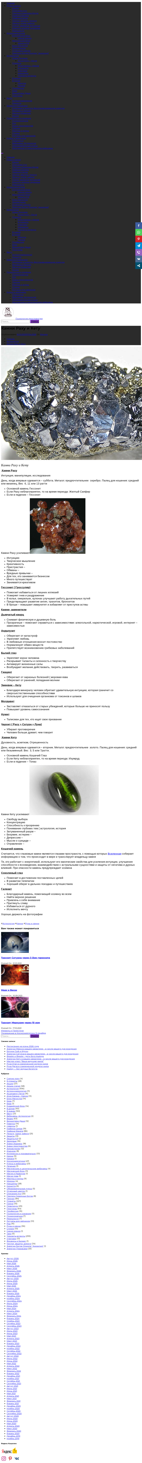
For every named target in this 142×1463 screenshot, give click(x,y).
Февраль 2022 (14, 1371)
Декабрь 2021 (13, 1376)
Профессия (18, 88)
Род (14, 123)
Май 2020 (11, 1423)
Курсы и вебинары (16, 138)
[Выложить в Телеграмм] (138, 245)
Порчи (10, 1203)
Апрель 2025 (13, 1288)
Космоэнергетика (16, 33)
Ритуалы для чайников (24, 135)
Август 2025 (13, 1278)
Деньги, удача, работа (23, 23)
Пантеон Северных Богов (25, 13)
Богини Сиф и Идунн (17, 1051)
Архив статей (13, 1086)
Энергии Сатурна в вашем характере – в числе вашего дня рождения (42, 1054)
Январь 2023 (13, 1343)
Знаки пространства (22, 125)
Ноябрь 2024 (13, 1298)
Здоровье (12, 1141)
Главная (11, 3)
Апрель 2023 (13, 1338)
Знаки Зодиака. (20, 58)
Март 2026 (12, 1268)
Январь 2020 (13, 1433)
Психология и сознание (19, 118)
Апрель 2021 (13, 1396)
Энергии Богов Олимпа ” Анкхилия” (30, 53)
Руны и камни (14, 5)
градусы (11, 1126)
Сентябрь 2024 (14, 1301)
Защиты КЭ (23, 43)
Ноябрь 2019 (13, 1438)
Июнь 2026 (12, 1261)
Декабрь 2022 (14, 1346)
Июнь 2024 (12, 1306)
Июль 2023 (12, 1331)
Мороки (11, 1181)
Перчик (16, 128)
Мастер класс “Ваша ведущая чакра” (25, 1061)
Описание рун (19, 10)
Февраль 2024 (14, 1316)
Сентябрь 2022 (14, 1353)
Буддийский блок (21, 35)
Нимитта (16, 103)
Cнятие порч (13, 1078)
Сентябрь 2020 (14, 1413)
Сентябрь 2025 (14, 1276)
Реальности (18, 30)
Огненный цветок (21, 50)
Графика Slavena (20, 15)
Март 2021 (12, 1398)
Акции (15, 115)
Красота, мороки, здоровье (26, 28)
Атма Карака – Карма (28, 65)
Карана (21, 85)
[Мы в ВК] (17, 1458)
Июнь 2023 (12, 1333)
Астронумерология (22, 100)
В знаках (16, 78)
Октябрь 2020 (14, 1411)
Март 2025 (12, 1291)
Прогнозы (17, 95)
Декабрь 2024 (14, 1296)
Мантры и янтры (20, 130)
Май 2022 (11, 1363)
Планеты (16, 63)
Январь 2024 (13, 1318)
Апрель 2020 (13, 1426)
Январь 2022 (13, 1373)
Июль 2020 (12, 1418)
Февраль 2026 (14, 1271)
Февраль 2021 (14, 1401)
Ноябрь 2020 (13, 1408)
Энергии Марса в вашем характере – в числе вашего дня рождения (42, 1049)
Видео (10, 1118)
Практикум (18, 140)
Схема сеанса (24, 38)
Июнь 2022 (12, 1361)
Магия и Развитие (21, 113)
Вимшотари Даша (21, 93)
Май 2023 (11, 1336)
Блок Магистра (20, 45)
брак (9, 1103)
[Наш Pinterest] (10, 1458)
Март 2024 (12, 1313)
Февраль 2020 (14, 1431)
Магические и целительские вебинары (32, 148)
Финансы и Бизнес (16, 1241)
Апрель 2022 (13, 1366)
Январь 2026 (13, 1273)
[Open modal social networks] (138, 265)
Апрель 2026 (13, 1266)
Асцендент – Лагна (27, 60)
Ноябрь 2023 (13, 1321)
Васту (9, 98)
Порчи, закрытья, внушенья (26, 25)
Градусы (22, 83)
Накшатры (23, 73)
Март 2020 (12, 1428)
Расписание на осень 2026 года (23, 1046)
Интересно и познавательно (21, 1153)
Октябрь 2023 (13, 1323)
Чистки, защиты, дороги (24, 20)
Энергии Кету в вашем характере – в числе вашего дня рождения (41, 1059)
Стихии (16, 133)
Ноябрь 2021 (13, 1378)
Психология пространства (29, 318)
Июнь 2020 (12, 1421)
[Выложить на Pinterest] (138, 239)
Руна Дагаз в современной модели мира (28, 1066)
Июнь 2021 (12, 1391)
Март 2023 (12, 1341)
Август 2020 (13, 1416)
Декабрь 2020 (14, 1406)
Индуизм (11, 1151)
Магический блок (21, 40)
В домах (16, 80)
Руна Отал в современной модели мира (27, 1064)
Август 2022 (13, 1356)
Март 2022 (12, 1368)
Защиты (11, 1136)
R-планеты (23, 68)
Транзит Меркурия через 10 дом (20, 1022)
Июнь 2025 (12, 1283)
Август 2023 (13, 1328)
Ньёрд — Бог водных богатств (22, 1069)
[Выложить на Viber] (138, 252)
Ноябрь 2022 (13, 1348)
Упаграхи (22, 70)
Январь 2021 (13, 1403)
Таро (9, 1233)
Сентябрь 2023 (14, 1326)
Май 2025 (11, 1286)
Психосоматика (20, 120)
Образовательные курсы (25, 145)
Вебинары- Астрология (24, 143)
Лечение (11, 1166)
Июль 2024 (12, 1303)
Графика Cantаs (20, 18)
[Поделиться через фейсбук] (138, 225)
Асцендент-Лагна (15, 1093)
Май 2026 (11, 1263)
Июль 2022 (12, 1358)
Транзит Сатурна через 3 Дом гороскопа (25, 957)
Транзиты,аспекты (27, 75)
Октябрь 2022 (13, 1351)
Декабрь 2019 (13, 1436)
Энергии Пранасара (17, 105)
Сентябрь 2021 (14, 1383)
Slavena (44, 334)
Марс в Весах (9, 990)
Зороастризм (19, 48)
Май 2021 (11, 1393)
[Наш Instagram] (4, 1458)
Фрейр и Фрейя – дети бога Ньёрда (25, 1056)
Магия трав (12, 1176)
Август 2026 (13, 1258)
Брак (14, 90)
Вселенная (114, 853)
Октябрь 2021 (13, 1381)
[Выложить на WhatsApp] (138, 232)
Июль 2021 (12, 1388)
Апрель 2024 (13, 1311)
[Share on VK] (138, 259)
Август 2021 (12, 1386)
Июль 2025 (12, 1281)
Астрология (13, 55)
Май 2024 (11, 1308)
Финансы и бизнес (21, 110)
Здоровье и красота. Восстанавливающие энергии (38, 108)
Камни (15, 8)
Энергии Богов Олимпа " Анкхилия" (25, 1246)
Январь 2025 (13, 1293)
